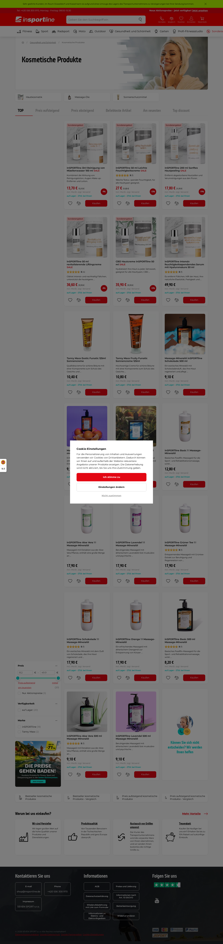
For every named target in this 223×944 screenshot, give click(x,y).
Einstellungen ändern (111, 487)
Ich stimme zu (111, 477)
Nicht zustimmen (111, 495)
